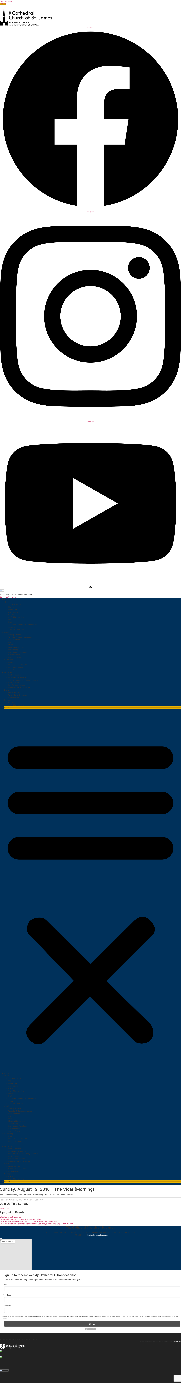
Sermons (11, 642)
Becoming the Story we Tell (19, 687)
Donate (7, 707)
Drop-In (11, 662)
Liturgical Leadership (16, 647)
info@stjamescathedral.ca (97, 1235)
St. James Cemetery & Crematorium (22, 625)
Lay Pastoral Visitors (16, 685)
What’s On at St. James (17, 695)
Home (6, 599)
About (6, 602)
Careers (11, 627)
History (11, 607)
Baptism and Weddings (17, 652)
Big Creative (177, 1341)
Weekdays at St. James (10, 1217)
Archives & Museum (16, 630)
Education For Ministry (17, 677)
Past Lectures (13, 697)
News (10, 619)
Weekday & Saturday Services (20, 637)
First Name (7, 1295)
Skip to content (6, 1)
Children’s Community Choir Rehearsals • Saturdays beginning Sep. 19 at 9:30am (36, 1224)
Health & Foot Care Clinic (18, 665)
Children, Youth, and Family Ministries (23, 680)
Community (8, 660)
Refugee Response (15, 667)
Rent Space (12, 622)
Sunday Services (14, 635)
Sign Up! (92, 1324)
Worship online (14, 655)
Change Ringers (14, 657)
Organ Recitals (14, 692)
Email (5, 1284)
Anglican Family (14, 604)
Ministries (8, 672)
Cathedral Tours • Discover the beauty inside (20, 1219)
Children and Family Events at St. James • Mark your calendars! (28, 1221)
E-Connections (14, 640)
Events (7, 690)
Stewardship (13, 650)
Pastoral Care (13, 682)
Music (10, 645)
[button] (90, 890)
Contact (7, 700)
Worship (7, 632)
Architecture (13, 612)
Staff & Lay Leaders (16, 617)
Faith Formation (14, 675)
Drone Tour (12, 609)
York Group (12, 670)
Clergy (11, 614)
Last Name (7, 1305)
